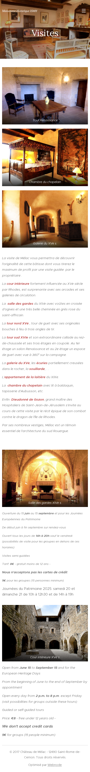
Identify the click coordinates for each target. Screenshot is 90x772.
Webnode (55, 765)
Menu (84, 10)
